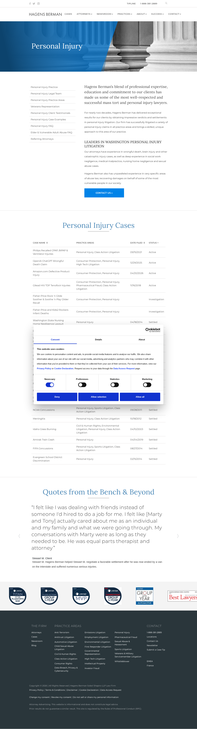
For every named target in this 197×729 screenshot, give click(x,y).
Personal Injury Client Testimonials (50, 113)
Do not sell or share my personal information (96, 697)
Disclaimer (72, 690)
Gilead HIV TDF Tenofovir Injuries (51, 285)
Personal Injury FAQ (42, 126)
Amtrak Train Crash (43, 439)
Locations (152, 636)
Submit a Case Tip (156, 649)
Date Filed (136, 242)
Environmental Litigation (97, 642)
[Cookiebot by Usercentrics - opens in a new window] (147, 330)
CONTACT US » (104, 193)
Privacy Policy (36, 690)
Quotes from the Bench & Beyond (98, 491)
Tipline (131, 3)
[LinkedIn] (38, 3)
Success (156, 14)
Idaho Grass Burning (44, 429)
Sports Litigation (103, 408)
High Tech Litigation (88, 264)
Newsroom (104, 14)
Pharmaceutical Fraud (89, 285)
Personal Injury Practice (44, 87)
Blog (33, 645)
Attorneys (83, 14)
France (150, 665)
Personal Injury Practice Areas (48, 100)
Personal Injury (84, 252)
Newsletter (152, 645)
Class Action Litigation (107, 252)
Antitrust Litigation (64, 637)
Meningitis (39, 418)
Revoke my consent (61, 697)
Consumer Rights (63, 663)
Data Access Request (110, 690)
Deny (57, 397)
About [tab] (142, 339)
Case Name (39, 242)
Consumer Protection (88, 261)
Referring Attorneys (42, 139)
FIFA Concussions (43, 448)
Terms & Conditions (55, 690)
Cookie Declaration (88, 690)
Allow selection (98, 397)
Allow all (140, 397)
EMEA (150, 661)
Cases (68, 14)
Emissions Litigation (95, 632)
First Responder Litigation (98, 646)
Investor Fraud (92, 668)
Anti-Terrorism (62, 632)
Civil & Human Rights (88, 425)
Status (156, 242)
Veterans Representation (45, 106)
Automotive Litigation (66, 642)
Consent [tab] (55, 339)
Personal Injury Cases (98, 225)
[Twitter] (33, 3)
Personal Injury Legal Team (46, 93)
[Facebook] (30, 3)
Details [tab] (98, 339)
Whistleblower (122, 661)
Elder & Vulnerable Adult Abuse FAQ (51, 132)
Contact (173, 14)
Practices (124, 14)
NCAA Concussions (44, 410)
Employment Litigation (96, 637)
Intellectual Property (95, 663)
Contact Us (152, 641)
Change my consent (39, 697)
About (141, 14)
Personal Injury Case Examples (48, 119)
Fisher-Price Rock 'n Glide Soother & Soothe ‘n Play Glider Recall (51, 299)
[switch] (82, 384)
